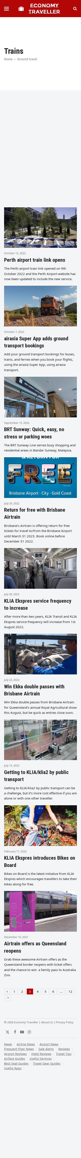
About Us (47, 1022)
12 (71, 991)
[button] (6, 8)
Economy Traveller (44, 8)
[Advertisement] (40, 160)
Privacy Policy (64, 1022)
